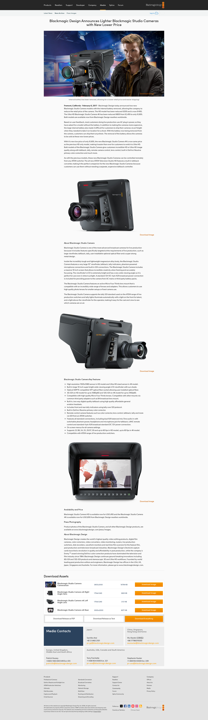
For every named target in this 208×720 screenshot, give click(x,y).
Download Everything (144, 618)
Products (47, 5)
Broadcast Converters (84, 682)
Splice (111, 5)
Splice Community (118, 694)
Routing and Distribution (86, 694)
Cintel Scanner (48, 697)
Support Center (117, 682)
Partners (149, 685)
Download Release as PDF (64, 618)
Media (103, 5)
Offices (149, 679)
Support (69, 5)
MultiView (81, 691)
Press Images (71, 13)
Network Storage (83, 688)
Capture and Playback (50, 694)
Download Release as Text (104, 618)
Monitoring (81, 685)
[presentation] (47, 64)
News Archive (59, 13)
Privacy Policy (151, 691)
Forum (120, 5)
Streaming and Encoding (85, 697)
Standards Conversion (85, 679)
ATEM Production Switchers (52, 685)
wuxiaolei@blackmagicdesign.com (143, 643)
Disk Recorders (48, 691)
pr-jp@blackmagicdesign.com (100, 643)
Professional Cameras (50, 679)
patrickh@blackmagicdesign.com (61, 663)
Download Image (147, 94)
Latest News (48, 13)
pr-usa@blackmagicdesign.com (101, 663)
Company (92, 5)
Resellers (58, 5)
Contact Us (115, 685)
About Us (150, 682)
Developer (80, 5)
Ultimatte (47, 688)
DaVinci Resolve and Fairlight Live (54, 682)
